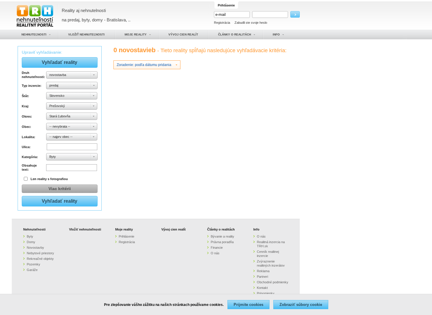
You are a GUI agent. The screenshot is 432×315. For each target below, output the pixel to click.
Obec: (26, 126)
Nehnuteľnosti (34, 229)
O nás (215, 253)
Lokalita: (28, 137)
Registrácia (222, 22)
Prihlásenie (126, 236)
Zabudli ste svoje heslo (251, 22)
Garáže (32, 270)
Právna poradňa (222, 242)
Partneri (262, 276)
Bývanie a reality (222, 236)
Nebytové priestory (40, 253)
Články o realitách (221, 229)
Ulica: (26, 147)
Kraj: (25, 106)
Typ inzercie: (31, 85)
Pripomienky (265, 293)
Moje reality (124, 229)
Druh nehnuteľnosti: (33, 75)
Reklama (263, 271)
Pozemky (33, 264)
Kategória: (30, 157)
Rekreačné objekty (40, 258)
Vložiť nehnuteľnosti (85, 229)
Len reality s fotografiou (49, 179)
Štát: (25, 96)
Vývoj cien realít (173, 229)
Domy (31, 242)
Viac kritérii (59, 188)
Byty (30, 236)
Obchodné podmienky (272, 282)
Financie (217, 247)
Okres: (27, 116)
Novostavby (35, 247)
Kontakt (262, 287)
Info (256, 229)
